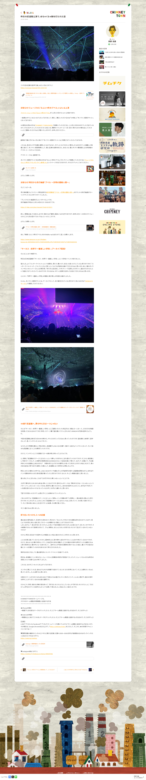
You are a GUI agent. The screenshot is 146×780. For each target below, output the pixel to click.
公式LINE (113, 44)
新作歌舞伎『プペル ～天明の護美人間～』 (60, 192)
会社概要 (60, 773)
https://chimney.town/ (57, 627)
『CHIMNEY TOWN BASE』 (44, 125)
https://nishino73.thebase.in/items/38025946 (37, 654)
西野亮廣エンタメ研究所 (138, 777)
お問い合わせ (88, 773)
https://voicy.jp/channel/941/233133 (34, 88)
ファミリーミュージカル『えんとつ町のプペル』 (35, 113)
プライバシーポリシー (73, 773)
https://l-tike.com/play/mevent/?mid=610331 (36, 207)
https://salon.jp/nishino (29, 638)
